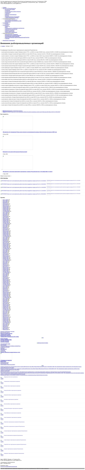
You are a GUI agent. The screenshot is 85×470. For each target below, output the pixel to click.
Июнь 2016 (5, 325)
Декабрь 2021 (6, 257)
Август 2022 (5, 249)
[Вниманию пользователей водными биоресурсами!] (18, 149)
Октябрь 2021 (6, 258)
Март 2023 (5, 242)
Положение (7, 10)
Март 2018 (5, 303)
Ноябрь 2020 (5, 270)
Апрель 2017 (5, 315)
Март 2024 (5, 229)
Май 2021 (5, 264)
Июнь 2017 (5, 312)
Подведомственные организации (12, 16)
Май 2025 (5, 215)
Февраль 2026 (6, 206)
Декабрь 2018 (6, 294)
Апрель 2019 (5, 290)
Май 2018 (5, 301)
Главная (4, 7)
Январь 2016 (5, 329)
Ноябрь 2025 (5, 209)
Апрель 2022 (5, 253)
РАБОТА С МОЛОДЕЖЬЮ (10, 14)
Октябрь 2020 (6, 271)
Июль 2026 (5, 200)
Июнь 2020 (5, 275)
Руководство (8, 12)
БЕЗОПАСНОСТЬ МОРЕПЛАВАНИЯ (13, 35)
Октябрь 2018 (6, 296)
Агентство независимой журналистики (8, 466)
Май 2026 (5, 202)
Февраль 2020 (6, 279)
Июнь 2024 (5, 226)
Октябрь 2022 (6, 247)
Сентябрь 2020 (6, 272)
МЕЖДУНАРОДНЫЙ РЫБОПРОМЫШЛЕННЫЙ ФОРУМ (17, 37)
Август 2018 (5, 298)
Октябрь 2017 (6, 308)
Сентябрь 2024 (6, 223)
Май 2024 (5, 227)
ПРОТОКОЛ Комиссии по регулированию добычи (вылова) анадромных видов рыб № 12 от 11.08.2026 (63, 190)
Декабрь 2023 (6, 233)
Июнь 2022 (5, 251)
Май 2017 (5, 313)
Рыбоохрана (5, 22)
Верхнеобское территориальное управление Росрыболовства (14, 426)
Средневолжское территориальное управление (12, 381)
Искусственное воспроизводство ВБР (13, 20)
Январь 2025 (5, 219)
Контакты (7, 15)
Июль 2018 (5, 299)
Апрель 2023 (5, 241)
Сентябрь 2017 (6, 309)
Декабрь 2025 (6, 208)
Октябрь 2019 (6, 283)
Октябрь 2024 (6, 222)
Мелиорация (7, 21)
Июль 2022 (5, 250)
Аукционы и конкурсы (9, 30)
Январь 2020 (5, 280)
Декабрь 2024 (6, 220)
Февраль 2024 (6, 230)
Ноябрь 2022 (5, 246)
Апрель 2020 (5, 277)
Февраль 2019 (6, 292)
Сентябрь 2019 (6, 284)
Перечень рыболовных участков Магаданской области (7, 332)
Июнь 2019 (5, 288)
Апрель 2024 (5, 228)
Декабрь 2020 (6, 269)
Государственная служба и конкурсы (13, 11)
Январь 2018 (5, 305)
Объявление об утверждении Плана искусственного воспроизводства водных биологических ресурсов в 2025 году (30, 132)
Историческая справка (10, 9)
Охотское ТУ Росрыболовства (9, 8)
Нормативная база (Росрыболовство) (4, 363)
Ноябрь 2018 (5, 295)
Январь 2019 (5, 293)
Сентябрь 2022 (6, 248)
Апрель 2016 (5, 327)
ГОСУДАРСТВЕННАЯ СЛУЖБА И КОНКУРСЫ (10, 346)
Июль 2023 (5, 238)
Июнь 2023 (5, 239)
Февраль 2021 (6, 267)
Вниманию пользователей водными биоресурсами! (15, 151)
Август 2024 (5, 224)
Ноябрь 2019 (5, 282)
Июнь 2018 (5, 300)
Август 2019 (5, 285)
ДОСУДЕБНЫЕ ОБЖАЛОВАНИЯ (12, 36)
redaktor (3, 46)
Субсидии (7, 38)
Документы (7, 24)
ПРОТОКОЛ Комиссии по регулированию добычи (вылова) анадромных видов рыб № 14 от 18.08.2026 (63, 183)
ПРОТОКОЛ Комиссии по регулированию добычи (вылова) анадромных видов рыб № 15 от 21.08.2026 (63, 180)
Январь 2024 (5, 231)
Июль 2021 (5, 262)
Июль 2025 (5, 213)
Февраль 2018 (6, 304)
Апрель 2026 (5, 203)
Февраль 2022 (6, 255)
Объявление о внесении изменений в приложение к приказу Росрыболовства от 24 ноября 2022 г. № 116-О (27, 171)
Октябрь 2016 (6, 321)
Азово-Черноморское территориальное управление (12, 417)
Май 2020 (5, 276)
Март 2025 (5, 217)
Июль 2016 (5, 324)
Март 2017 (5, 316)
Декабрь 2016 (6, 319)
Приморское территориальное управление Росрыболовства (14, 453)
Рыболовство (6, 25)
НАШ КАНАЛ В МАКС (43, 342)
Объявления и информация (11, 32)
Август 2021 (5, 261)
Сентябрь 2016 (6, 322)
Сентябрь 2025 (6, 211)
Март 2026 (5, 204)
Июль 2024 (5, 225)
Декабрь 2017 (6, 306)
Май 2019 (5, 289)
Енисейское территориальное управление (11, 399)
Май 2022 (5, 252)
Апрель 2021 (5, 265)
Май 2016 (5, 326)
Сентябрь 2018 (6, 297)
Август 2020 (5, 273)
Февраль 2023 (6, 243)
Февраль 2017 (6, 317)
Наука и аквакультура (9, 31)
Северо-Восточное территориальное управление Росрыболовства (15, 444)
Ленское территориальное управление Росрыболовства (13, 435)
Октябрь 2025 (6, 210)
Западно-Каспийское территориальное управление (12, 390)
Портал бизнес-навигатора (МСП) (7, 364)
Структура (7, 13)
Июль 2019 (5, 286)
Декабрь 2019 (6, 281)
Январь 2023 (5, 244)
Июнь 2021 (5, 263)
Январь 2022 (5, 256)
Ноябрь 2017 (5, 307)
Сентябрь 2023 (6, 236)
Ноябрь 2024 (5, 221)
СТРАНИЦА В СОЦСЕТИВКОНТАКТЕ (6, 361)
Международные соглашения (11, 34)
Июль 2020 (5, 274)
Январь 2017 (5, 318)
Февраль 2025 (6, 218)
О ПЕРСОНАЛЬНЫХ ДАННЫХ (11, 17)
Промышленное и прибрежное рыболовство (14, 28)
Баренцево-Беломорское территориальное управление (13, 408)
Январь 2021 (5, 268)
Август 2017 (5, 310)
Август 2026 (5, 199)
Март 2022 (5, 254)
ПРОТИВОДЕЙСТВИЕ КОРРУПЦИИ (5, 344)
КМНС (6, 27)
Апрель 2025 (5, 216)
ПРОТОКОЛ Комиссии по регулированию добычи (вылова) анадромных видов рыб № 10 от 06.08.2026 (63, 193)
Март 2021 (5, 266)
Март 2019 (5, 291)
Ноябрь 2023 (5, 234)
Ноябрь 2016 (5, 320)
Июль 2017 (5, 311)
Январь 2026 (5, 207)
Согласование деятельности (11, 19)
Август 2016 (5, 323)
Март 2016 (5, 328)
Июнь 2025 (5, 214)
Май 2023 (5, 240)
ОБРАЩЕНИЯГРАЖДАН (3, 350)
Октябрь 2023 (6, 235)
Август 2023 (5, 237)
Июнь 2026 (5, 201)
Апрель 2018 (5, 302)
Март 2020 (5, 278)
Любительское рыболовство (11, 29)
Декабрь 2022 (6, 245)
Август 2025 (5, 212)
